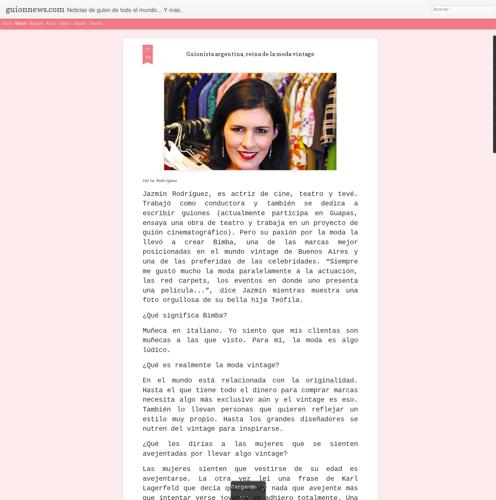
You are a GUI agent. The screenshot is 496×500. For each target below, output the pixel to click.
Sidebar (64, 24)
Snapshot (79, 24)
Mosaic (51, 24)
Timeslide (96, 24)
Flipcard (21, 24)
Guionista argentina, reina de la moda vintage (250, 54)
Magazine (36, 24)
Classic (7, 24)
